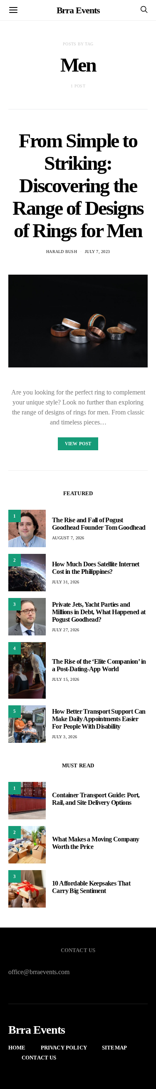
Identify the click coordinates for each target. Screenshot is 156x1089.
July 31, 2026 (65, 582)
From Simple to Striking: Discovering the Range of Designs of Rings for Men (78, 185)
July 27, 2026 (65, 630)
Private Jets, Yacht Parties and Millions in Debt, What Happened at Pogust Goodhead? (99, 612)
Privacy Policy (64, 1047)
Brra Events (78, 10)
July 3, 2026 (64, 736)
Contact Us (39, 1057)
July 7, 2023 (97, 251)
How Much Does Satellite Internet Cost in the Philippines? (95, 568)
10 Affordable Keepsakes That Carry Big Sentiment (91, 887)
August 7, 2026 (68, 538)
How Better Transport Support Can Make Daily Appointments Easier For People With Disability (99, 719)
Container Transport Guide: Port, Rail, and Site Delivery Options (96, 798)
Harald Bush (61, 251)
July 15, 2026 (65, 679)
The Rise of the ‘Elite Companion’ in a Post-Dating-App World (99, 665)
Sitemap (114, 1047)
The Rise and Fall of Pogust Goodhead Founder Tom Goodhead (99, 523)
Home (17, 1047)
